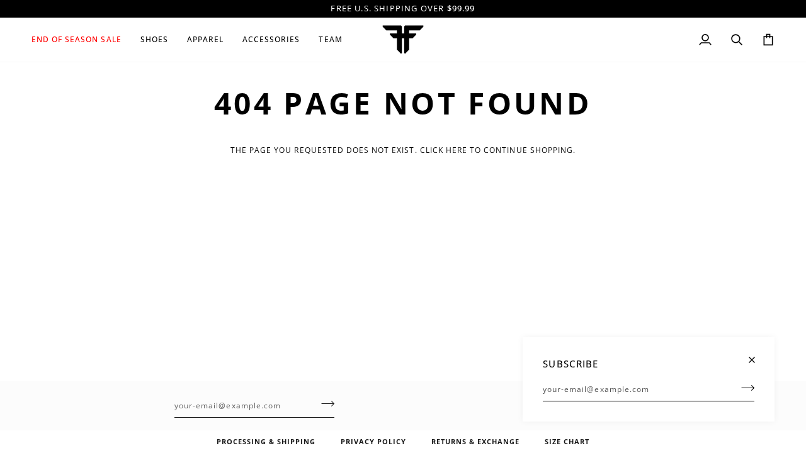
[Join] (744, 388)
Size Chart (567, 441)
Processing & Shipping (266, 441)
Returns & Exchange (475, 441)
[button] (81, 40)
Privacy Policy (373, 441)
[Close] (757, 354)
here (456, 150)
